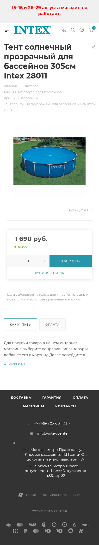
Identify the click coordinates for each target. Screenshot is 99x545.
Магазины (33, 406)
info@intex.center (53, 433)
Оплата (52, 324)
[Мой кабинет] (82, 30)
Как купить (20, 324)
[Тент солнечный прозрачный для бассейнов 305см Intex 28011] (49, 161)
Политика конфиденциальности (53, 495)
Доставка (21, 397)
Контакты (65, 406)
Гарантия (52, 397)
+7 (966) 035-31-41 (50, 424)
